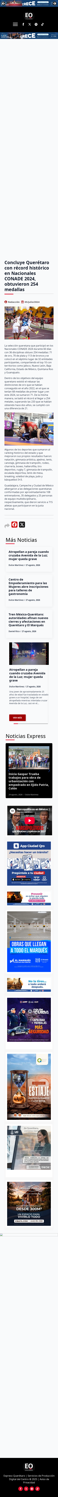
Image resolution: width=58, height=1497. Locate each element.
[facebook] (23, 24)
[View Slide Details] (29, 1148)
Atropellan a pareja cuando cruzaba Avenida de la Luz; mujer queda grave (29, 555)
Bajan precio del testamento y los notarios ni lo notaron (29, 777)
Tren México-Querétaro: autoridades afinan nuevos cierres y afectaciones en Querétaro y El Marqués (28, 620)
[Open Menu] (15, 24)
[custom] (36, 24)
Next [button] (55, 3)
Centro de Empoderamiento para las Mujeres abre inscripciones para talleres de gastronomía (28, 587)
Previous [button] (3, 3)
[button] (8, 770)
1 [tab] (27, 1173)
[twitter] (29, 24)
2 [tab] (31, 1173)
